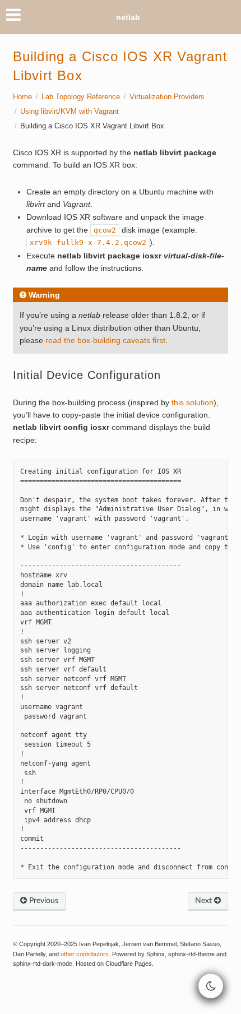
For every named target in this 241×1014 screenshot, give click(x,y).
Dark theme (33, 994)
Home (22, 97)
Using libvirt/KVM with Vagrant (69, 111)
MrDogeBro (120, 994)
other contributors (85, 954)
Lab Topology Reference (80, 97)
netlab (128, 17)
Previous (42, 901)
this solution (193, 402)
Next (204, 901)
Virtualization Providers (167, 97)
